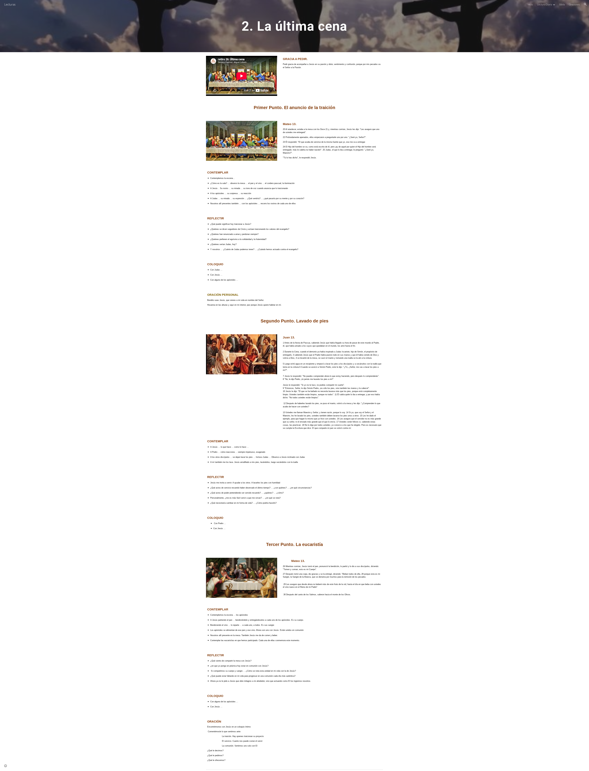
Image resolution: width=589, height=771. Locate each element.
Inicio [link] (530, 4)
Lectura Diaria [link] (544, 4)
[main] (294, 26)
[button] (585, 4)
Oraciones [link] (574, 4)
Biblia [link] (562, 4)
